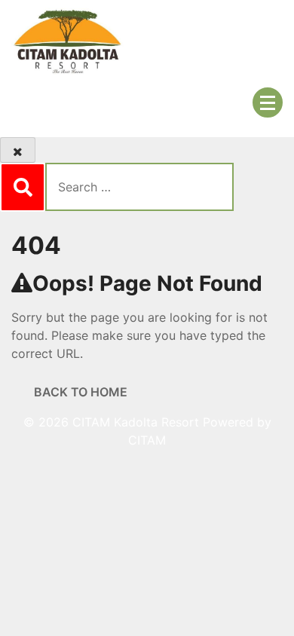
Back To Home (80, 391)
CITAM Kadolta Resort (135, 422)
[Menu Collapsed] (268, 102)
